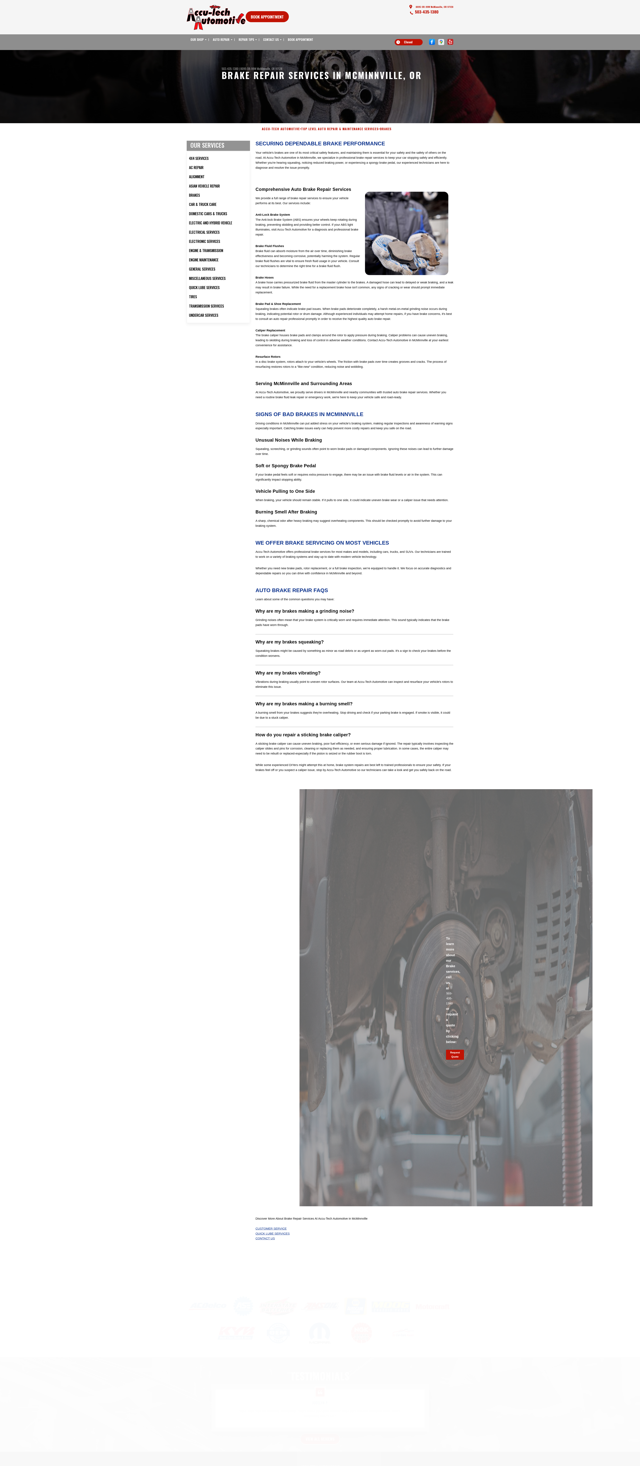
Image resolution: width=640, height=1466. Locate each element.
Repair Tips (246, 39)
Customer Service (271, 1228)
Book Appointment (300, 39)
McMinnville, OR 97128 (269, 69)
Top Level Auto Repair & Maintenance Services (339, 129)
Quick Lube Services (273, 1233)
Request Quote (455, 1054)
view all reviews (320, 1422)
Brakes (386, 129)
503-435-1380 (426, 12)
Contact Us (271, 39)
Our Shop (197, 39)
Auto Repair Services (320, 1459)
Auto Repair (221, 39)
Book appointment (267, 17)
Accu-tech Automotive (281, 129)
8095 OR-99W (248, 69)
